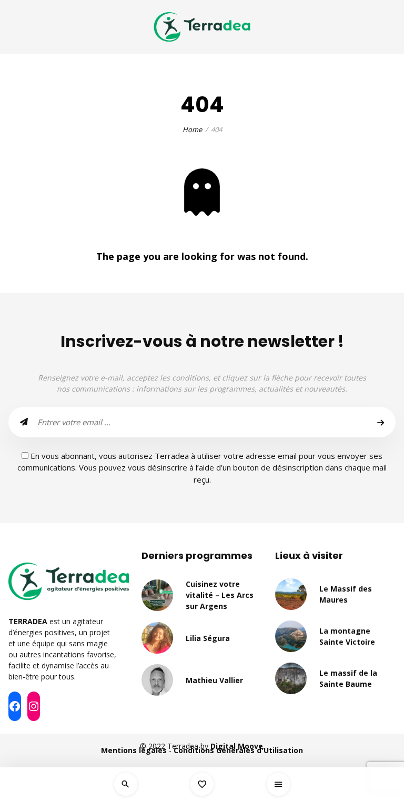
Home (192, 129)
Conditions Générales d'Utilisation (238, 750)
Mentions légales (134, 750)
